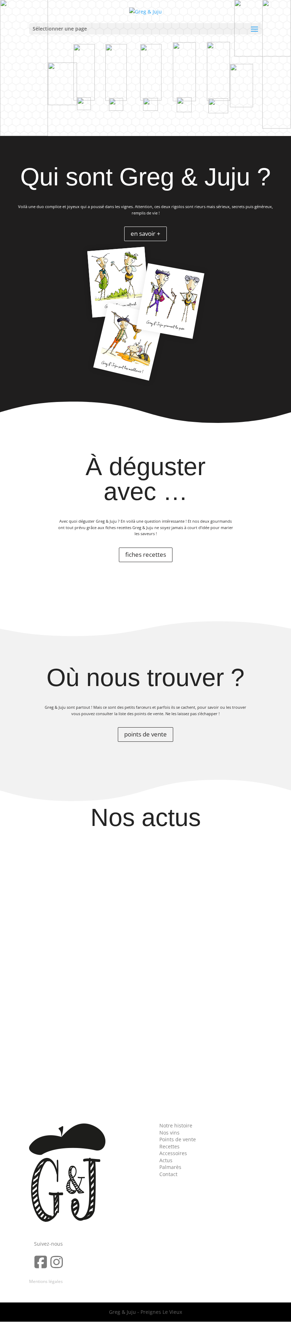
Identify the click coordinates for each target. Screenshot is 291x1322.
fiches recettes (145, 554)
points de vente (145, 734)
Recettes (169, 1146)
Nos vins (169, 1132)
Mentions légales (46, 1281)
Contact (168, 1174)
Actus (165, 1160)
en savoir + (145, 233)
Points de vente (177, 1139)
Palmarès (170, 1167)
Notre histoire (175, 1125)
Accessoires (173, 1153)
